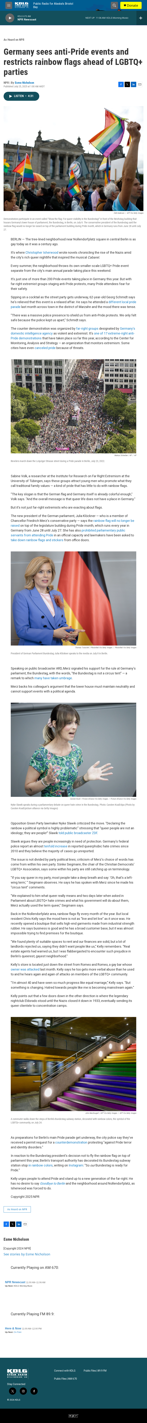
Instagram (76, 1165)
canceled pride (45, 348)
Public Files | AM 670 (65, 1378)
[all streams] (141, 18)
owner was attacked (25, 969)
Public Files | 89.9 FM (95, 1370)
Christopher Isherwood (41, 252)
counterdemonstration (71, 1142)
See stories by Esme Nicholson (27, 1254)
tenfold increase (55, 846)
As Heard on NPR (14, 39)
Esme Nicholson (24, 82)
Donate (132, 5)
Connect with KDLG (64, 1370)
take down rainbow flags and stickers (37, 540)
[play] (10, 18)
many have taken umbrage (53, 678)
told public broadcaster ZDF (78, 833)
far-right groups (87, 328)
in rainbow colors (41, 1165)
